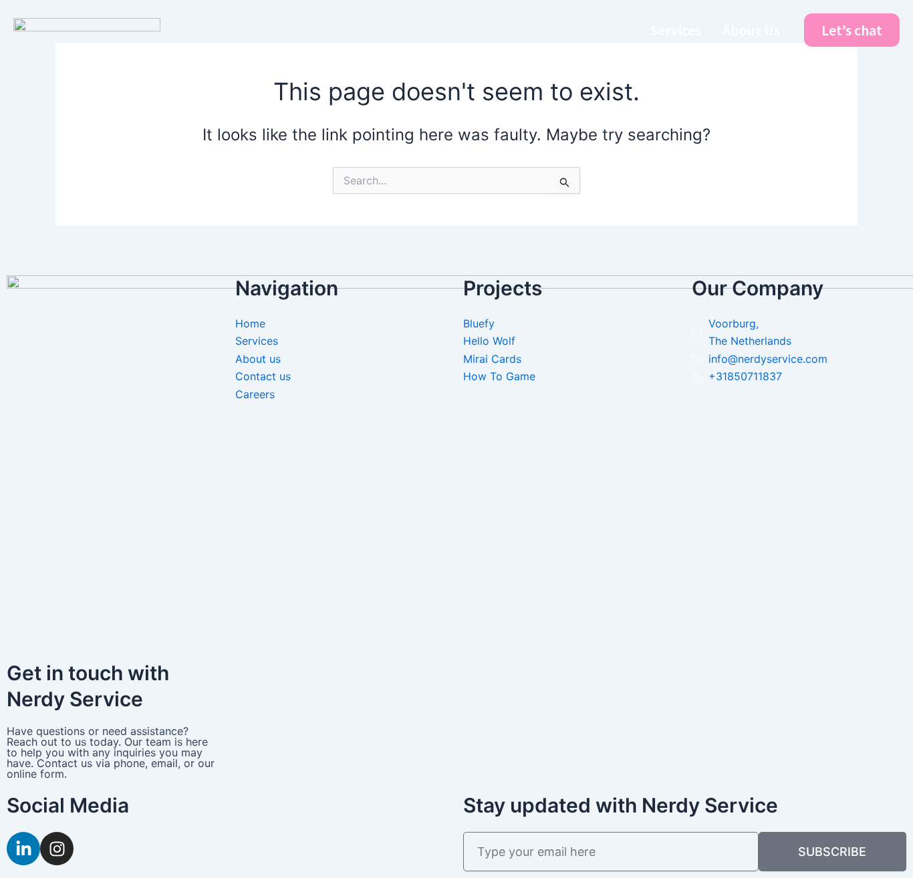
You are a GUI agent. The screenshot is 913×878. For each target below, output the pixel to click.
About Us (751, 30)
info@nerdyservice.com (767, 358)
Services (675, 30)
